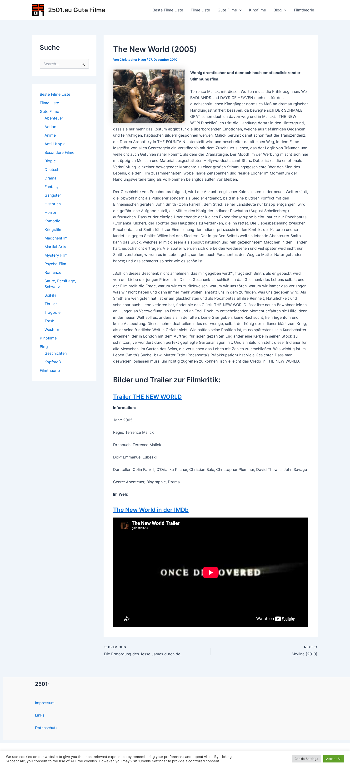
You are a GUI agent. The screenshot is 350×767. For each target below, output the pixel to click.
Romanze (53, 272)
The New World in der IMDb (151, 509)
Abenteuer (54, 118)
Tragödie (52, 312)
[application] (239, 10)
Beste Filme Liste (168, 10)
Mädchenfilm (56, 238)
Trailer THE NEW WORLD (147, 396)
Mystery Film (56, 255)
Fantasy (52, 186)
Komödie (52, 221)
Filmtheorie (304, 10)
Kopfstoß (53, 361)
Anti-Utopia (55, 143)
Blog (278, 10)
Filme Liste (200, 10)
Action (50, 126)
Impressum (45, 702)
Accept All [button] (333, 759)
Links (39, 715)
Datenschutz (46, 727)
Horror (50, 212)
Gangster (53, 195)
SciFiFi (50, 295)
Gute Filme (227, 10)
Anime (50, 135)
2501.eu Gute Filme (76, 10)
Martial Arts (55, 246)
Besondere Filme (59, 152)
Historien (53, 203)
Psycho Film (55, 263)
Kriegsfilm (53, 229)
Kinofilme (257, 10)
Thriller (51, 303)
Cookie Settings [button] (306, 759)
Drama (50, 178)
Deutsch (52, 169)
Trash (49, 321)
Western (52, 329)
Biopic (50, 161)
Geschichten (56, 353)
